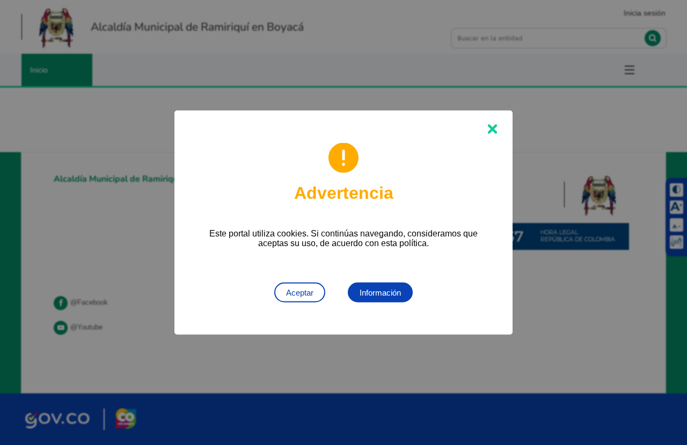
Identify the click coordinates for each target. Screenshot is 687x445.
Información (380, 292)
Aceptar (299, 292)
